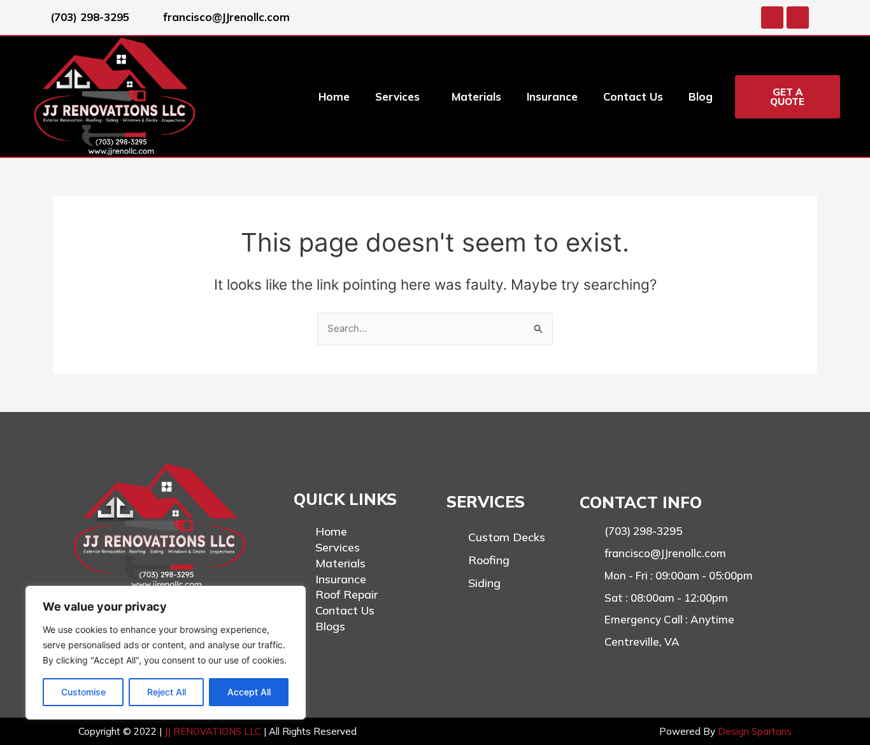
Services (397, 96)
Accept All (249, 691)
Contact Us (633, 96)
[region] (165, 653)
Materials (476, 96)
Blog (700, 96)
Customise (83, 691)
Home (334, 96)
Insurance (552, 96)
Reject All (166, 691)
